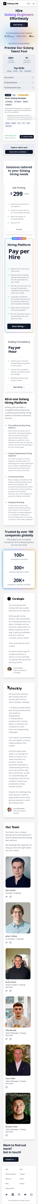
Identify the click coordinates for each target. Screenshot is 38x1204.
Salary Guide (10, 1188)
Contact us (9, 1159)
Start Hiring (17, 25)
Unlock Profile (28, 137)
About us (8, 1179)
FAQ (21, 1169)
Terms (22, 1179)
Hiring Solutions (11, 1174)
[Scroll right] (35, 117)
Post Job (19, 229)
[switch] (29, 3)
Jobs (7, 1169)
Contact (22, 1174)
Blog (7, 1183)
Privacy (22, 1183)
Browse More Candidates (17, 152)
